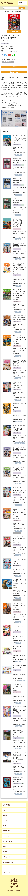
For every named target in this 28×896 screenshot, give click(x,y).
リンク (4, 867)
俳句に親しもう (17, 429)
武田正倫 (15, 226)
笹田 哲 (14, 273)
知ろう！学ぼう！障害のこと (19, 243)
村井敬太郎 (21, 319)
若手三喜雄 (15, 518)
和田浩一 (3, 40)
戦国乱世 (15, 407)
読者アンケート (7, 846)
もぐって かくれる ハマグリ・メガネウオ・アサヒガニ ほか (19, 223)
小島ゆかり (15, 387)
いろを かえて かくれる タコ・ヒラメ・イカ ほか (19, 340)
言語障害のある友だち (19, 245)
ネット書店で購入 (14, 66)
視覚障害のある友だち (19, 469)
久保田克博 (21, 583)
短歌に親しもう (17, 385)
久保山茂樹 (15, 319)
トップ (2, 11)
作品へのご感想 (14, 31)
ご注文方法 (6, 836)
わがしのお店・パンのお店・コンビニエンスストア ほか (19, 514)
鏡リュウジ (15, 630)
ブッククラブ (6, 820)
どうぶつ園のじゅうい (18, 603)
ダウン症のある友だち (19, 317)
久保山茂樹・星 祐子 (17, 470)
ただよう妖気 (17, 779)
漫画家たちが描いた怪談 (18, 777)
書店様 (4, 825)
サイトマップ (6, 872)
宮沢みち (15, 563)
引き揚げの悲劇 (17, 200)
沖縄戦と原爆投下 (18, 180)
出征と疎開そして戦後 (19, 160)
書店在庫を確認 (14, 72)
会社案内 (5, 851)
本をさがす (21, 8)
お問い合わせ (6, 857)
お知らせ (5, 810)
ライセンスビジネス (8, 841)
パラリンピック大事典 (19, 139)
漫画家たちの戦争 (17, 158)
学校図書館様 (6, 830)
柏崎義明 (15, 583)
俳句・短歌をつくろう (19, 491)
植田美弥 (15, 609)
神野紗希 (15, 430)
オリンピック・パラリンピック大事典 (10, 35)
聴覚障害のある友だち (19, 449)
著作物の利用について (8, 862)
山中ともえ (15, 246)
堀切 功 (22, 140)
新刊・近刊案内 (7, 805)
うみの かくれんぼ (17, 219)
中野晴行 (15, 162)
